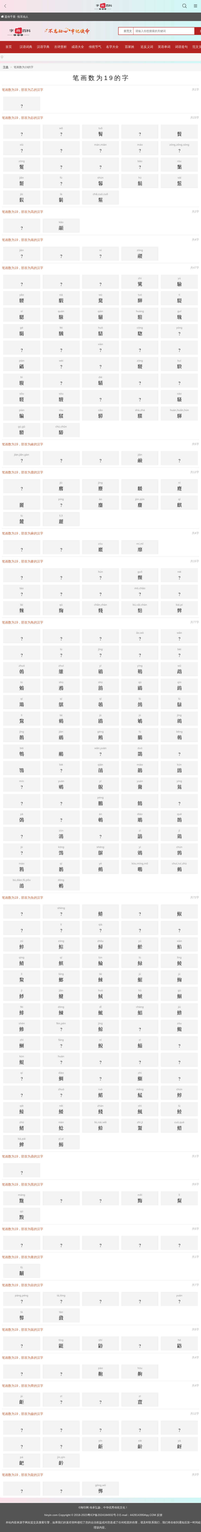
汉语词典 (26, 46)
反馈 (159, 1515)
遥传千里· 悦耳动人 (16, 16)
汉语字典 (43, 46)
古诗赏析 (60, 46)
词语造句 (181, 46)
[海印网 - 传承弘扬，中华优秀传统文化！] (20, 31)
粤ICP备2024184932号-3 (103, 1515)
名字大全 (112, 46)
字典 (5, 67)
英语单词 (164, 46)
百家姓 (129, 46)
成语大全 (77, 46)
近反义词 (147, 46)
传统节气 (95, 46)
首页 (8, 46)
